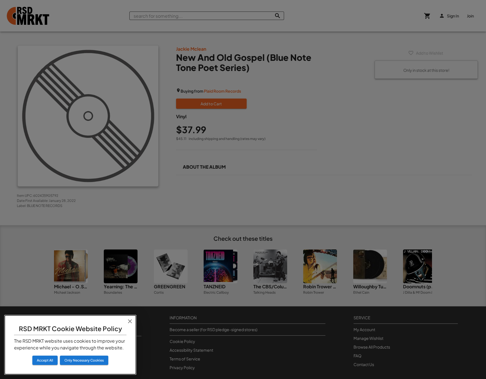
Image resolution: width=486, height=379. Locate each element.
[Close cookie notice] (130, 321)
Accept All (45, 360)
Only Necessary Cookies (84, 360)
